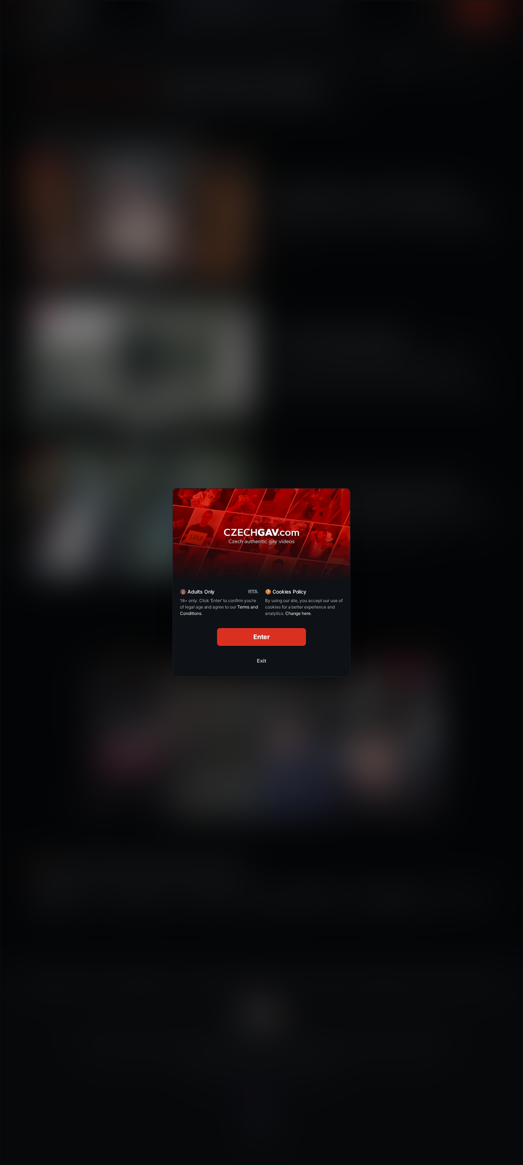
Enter (261, 637)
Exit (261, 661)
